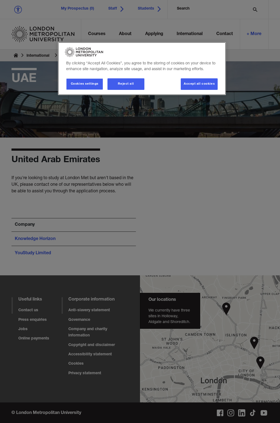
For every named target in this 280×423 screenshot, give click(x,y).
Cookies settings (84, 83)
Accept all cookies (199, 83)
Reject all (126, 83)
